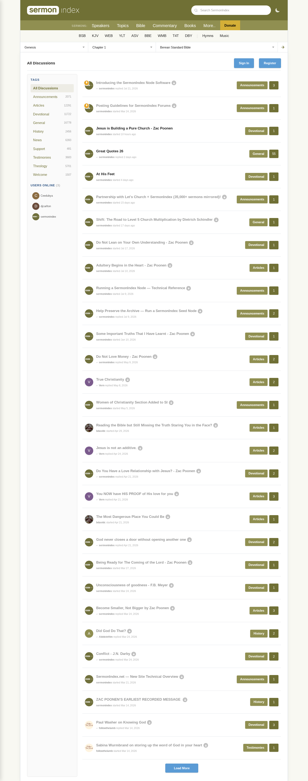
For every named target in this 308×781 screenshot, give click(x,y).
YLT (122, 36)
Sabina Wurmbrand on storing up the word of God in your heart (149, 745)
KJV (95, 36)
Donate (230, 25)
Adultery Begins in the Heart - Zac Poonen (131, 265)
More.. (209, 25)
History (52, 131)
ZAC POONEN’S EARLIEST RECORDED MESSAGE (138, 699)
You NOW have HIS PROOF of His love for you (134, 494)
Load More (182, 768)
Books (190, 25)
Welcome (52, 174)
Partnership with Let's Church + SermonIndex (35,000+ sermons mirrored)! (158, 197)
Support (52, 149)
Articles (52, 105)
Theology (52, 166)
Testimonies (52, 157)
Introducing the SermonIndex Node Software (133, 83)
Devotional (52, 114)
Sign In (244, 63)
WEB (109, 36)
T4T (176, 36)
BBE (148, 36)
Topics (123, 25)
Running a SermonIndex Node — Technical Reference (140, 288)
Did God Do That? (111, 631)
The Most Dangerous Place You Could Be (130, 517)
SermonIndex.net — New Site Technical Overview (137, 677)
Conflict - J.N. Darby (113, 654)
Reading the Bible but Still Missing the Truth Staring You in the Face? (154, 425)
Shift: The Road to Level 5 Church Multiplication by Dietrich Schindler (154, 220)
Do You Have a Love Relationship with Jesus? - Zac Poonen (145, 471)
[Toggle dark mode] (277, 10)
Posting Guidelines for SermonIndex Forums (133, 106)
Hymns (208, 36)
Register (270, 63)
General (52, 123)
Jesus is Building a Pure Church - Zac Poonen (134, 128)
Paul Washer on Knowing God (121, 722)
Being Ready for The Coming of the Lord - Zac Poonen (141, 562)
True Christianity (110, 379)
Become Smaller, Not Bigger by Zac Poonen (132, 608)
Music (224, 36)
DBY (188, 36)
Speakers (100, 25)
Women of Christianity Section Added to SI (132, 402)
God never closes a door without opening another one (141, 540)
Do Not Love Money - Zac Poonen (123, 357)
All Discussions (45, 88)
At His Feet (105, 174)
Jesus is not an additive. (116, 448)
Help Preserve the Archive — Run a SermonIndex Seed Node (146, 311)
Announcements (52, 97)
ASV (134, 36)
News (52, 140)
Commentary (165, 25)
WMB (162, 36)
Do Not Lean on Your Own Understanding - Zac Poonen (142, 242)
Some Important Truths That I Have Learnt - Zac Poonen (142, 334)
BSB (82, 36)
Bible (140, 25)
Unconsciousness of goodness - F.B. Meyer (132, 585)
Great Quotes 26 (109, 151)
